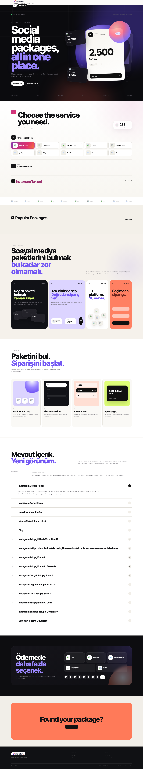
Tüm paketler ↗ (128, 180)
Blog (33, 3)
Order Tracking (108, 757)
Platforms (22, 3)
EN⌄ (15, 5)
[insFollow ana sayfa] (23, 1)
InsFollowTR (107, 755)
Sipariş (81, 321)
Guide (28, 3)
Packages (15, 3)
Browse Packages (17, 83)
